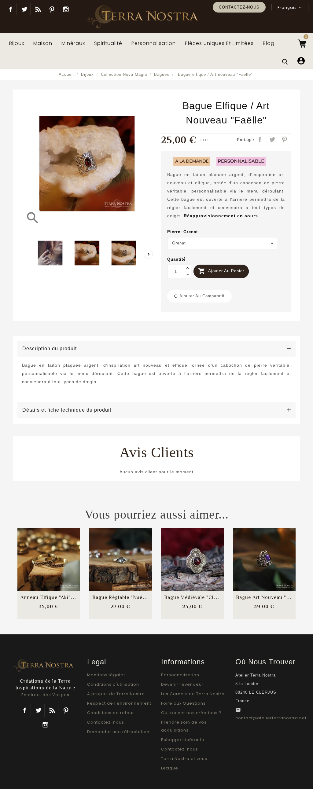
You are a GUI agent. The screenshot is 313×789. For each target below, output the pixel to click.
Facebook (11, 9)
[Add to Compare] (49, 553)
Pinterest (52, 9)
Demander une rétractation (118, 732)
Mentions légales (106, 675)
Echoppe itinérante (182, 740)
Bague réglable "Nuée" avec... (128, 597)
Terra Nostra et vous (184, 758)
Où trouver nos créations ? (191, 713)
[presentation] (148, 254)
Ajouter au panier (221, 271)
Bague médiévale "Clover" (195, 597)
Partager (260, 140)
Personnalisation (180, 675)
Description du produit (49, 348)
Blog (38, 9)
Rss (52, 710)
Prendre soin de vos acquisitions (184, 726)
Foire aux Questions (183, 703)
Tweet (273, 140)
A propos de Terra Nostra (116, 694)
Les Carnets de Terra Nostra (193, 694)
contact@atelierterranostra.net (271, 718)
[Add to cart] (34, 553)
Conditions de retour (110, 713)
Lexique (169, 768)
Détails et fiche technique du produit (66, 410)
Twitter (24, 9)
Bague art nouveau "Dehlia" (270, 597)
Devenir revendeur (182, 684)
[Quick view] (64, 572)
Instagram (66, 9)
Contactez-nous (239, 7)
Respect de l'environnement (119, 703)
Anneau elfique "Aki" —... (50, 597)
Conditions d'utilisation (113, 684)
